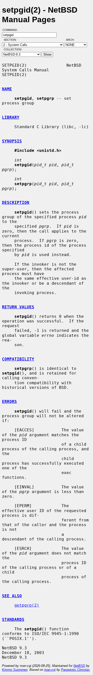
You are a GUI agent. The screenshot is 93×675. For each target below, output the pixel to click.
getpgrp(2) (26, 605)
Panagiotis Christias (75, 670)
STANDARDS (13, 619)
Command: (11, 29)
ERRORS (9, 401)
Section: (11, 39)
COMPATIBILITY (18, 359)
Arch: (72, 39)
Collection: (13, 49)
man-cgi (50, 670)
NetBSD (79, 666)
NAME (7, 89)
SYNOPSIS (12, 141)
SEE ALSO (12, 596)
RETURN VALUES (18, 307)
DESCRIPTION (15, 202)
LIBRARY (10, 117)
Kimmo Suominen (15, 670)
